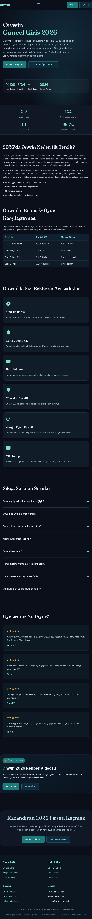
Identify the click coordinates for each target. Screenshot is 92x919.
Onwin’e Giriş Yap (14, 64)
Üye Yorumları (9, 877)
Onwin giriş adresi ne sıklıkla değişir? (23, 501)
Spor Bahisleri (54, 868)
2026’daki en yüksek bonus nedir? (22, 589)
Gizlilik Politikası (10, 896)
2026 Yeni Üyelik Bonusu (43, 64)
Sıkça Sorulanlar (10, 872)
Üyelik (86, 5)
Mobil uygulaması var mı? (17, 538)
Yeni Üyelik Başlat (58, 839)
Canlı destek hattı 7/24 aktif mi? (20, 576)
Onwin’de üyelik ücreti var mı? (19, 513)
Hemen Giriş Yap (33, 839)
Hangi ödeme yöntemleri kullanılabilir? (24, 563)
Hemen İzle (30, 786)
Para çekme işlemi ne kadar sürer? (22, 526)
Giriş (72, 5)
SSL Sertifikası (9, 892)
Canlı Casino (53, 872)
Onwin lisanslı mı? (12, 551)
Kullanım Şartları (10, 901)
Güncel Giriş (8, 868)
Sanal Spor (53, 877)
